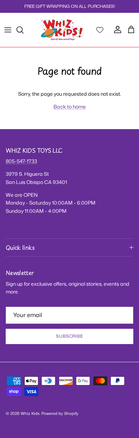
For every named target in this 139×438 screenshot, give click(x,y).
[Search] (23, 30)
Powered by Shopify (59, 413)
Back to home (69, 106)
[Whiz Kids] (62, 29)
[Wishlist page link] (99, 29)
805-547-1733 (21, 161)
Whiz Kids (30, 413)
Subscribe (69, 336)
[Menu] (8, 30)
